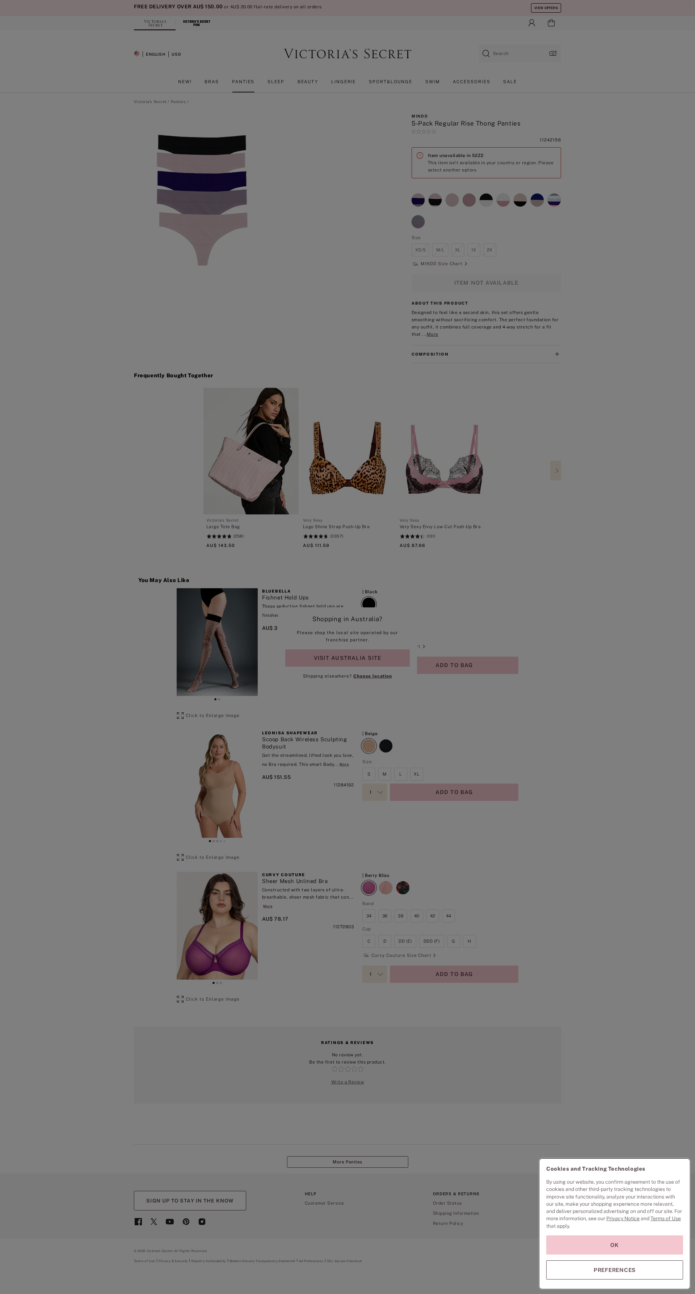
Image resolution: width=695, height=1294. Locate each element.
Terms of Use (665, 1218)
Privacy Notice (623, 1218)
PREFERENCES (615, 1270)
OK (614, 1245)
